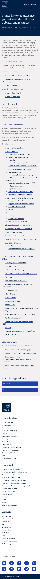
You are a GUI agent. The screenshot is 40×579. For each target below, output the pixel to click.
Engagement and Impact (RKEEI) (20, 194)
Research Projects (11, 152)
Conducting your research (17, 163)
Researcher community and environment (20, 198)
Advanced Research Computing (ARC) (18, 225)
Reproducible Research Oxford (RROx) (18, 229)
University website (18, 68)
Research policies (11, 85)
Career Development (16, 219)
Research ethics (10, 298)
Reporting (12, 160)
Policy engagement (15, 186)
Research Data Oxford (13, 93)
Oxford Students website (27, 353)
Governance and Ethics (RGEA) (16, 281)
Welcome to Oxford (15, 201)
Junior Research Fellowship (14, 270)
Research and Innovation (14, 148)
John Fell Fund (10, 294)
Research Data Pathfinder (14, 232)
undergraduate (15, 359)
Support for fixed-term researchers (21, 204)
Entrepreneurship (14, 172)
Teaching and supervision (17, 221)
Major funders (10, 305)
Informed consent (11, 266)
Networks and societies (16, 206)
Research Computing (12, 97)
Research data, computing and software (22, 166)
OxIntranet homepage (23, 350)
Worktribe (8, 277)
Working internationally (16, 246)
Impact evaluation (15, 189)
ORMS (10, 209)
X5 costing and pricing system (15, 263)
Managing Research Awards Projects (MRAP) (20, 331)
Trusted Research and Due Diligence (21, 249)
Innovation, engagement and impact (18, 169)
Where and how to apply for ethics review (20, 314)
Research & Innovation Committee (17, 76)
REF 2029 (8, 328)
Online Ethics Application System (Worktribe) (21, 274)
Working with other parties (18, 157)
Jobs (26, 365)
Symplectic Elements (12, 301)
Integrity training (11, 290)
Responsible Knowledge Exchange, (20, 192)
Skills (6, 213)
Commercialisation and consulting (20, 175)
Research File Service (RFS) (14, 236)
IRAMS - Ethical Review (13, 335)
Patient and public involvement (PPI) (21, 183)
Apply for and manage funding (19, 154)
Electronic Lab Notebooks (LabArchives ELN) (21, 239)
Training (11, 216)
